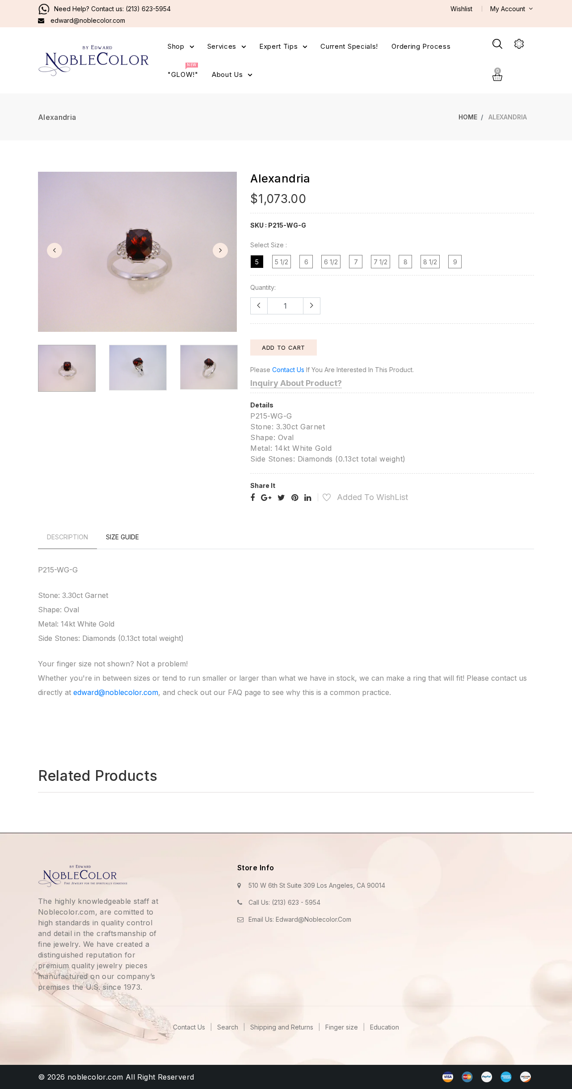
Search (228, 1027)
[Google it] (266, 498)
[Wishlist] (321, 498)
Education (384, 1027)
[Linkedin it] (307, 498)
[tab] (67, 536)
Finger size (342, 1027)
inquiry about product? (296, 383)
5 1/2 (281, 262)
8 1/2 (430, 262)
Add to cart (283, 347)
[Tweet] (281, 498)
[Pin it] (294, 498)
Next (220, 250)
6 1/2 (331, 262)
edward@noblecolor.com (115, 692)
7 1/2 (380, 262)
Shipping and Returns (282, 1027)
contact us (288, 369)
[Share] (252, 498)
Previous (54, 250)
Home (467, 117)
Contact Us (190, 1027)
